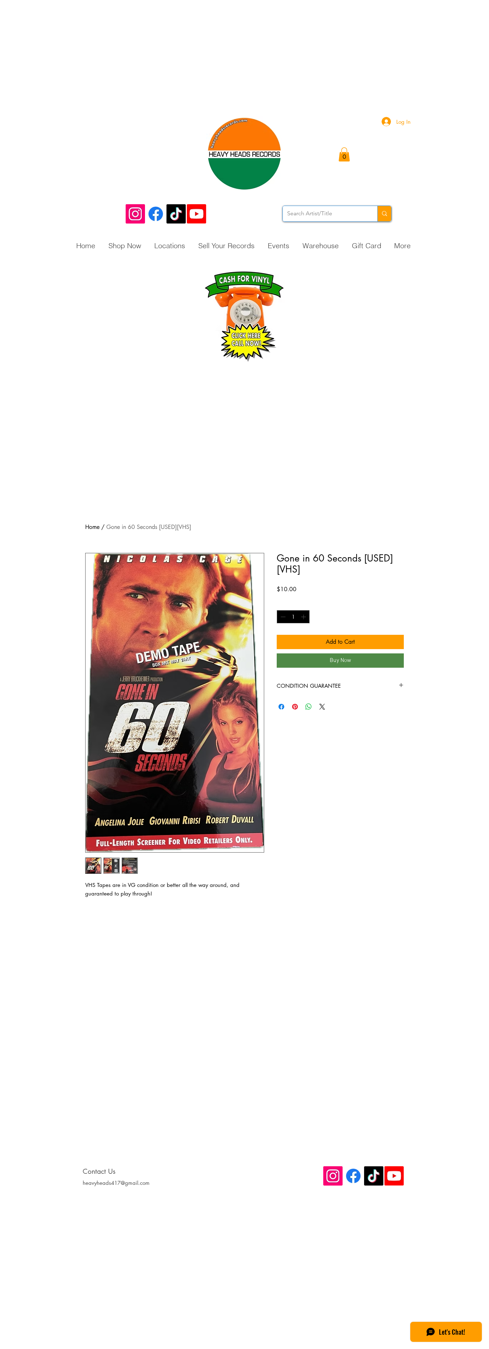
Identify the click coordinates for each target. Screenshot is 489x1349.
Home (92, 527)
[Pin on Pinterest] (295, 706)
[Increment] (304, 616)
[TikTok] (176, 214)
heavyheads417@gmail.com (116, 1182)
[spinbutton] (293, 616)
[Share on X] (322, 706)
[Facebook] (155, 214)
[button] (344, 154)
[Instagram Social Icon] (135, 214)
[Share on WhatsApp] (308, 706)
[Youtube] (196, 214)
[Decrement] (282, 616)
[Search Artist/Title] (384, 213)
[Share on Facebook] (281, 706)
